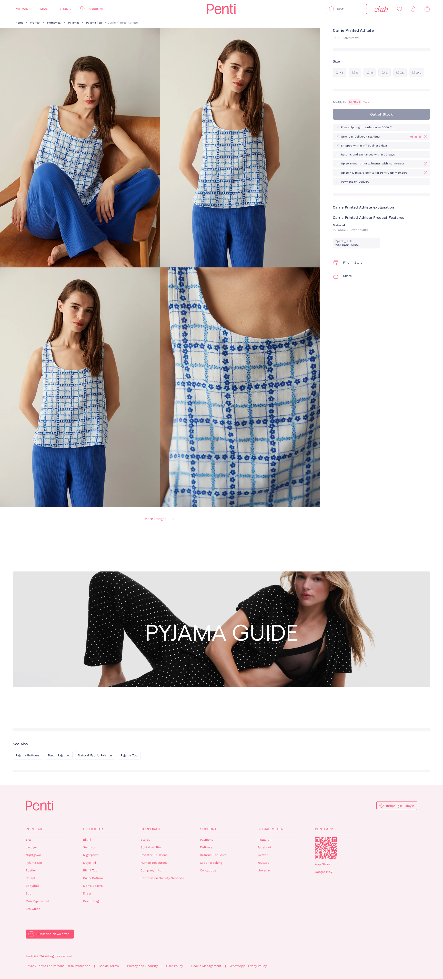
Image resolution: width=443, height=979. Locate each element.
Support (208, 829)
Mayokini (89, 863)
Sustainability (150, 847)
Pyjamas (73, 22)
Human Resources (153, 863)
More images (155, 519)
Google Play (323, 872)
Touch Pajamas (59, 755)
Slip (29, 893)
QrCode (326, 848)
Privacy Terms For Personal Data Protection (58, 966)
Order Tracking (211, 863)
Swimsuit (90, 847)
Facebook (264, 847)
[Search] (331, 9)
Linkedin (263, 870)
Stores (145, 839)
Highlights (93, 829)
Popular (34, 829)
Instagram (264, 839)
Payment (206, 839)
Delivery (206, 847)
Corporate (151, 829)
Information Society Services (162, 878)
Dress (87, 893)
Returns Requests (213, 855)
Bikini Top (90, 870)
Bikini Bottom (93, 878)
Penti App (324, 829)
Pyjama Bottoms (27, 755)
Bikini (87, 839)
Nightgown (33, 855)
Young (65, 9)
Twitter (262, 855)
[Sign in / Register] (413, 9)
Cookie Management (206, 966)
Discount (95, 9)
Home (19, 22)
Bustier (31, 870)
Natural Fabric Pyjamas (95, 755)
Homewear (54, 22)
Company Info (150, 870)
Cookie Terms (109, 966)
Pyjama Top (94, 22)
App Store (322, 864)
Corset (30, 878)
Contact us (208, 870)
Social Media (270, 829)
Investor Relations (153, 855)
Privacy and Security (142, 966)
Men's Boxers (93, 886)
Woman (22, 9)
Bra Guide (33, 909)
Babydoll (32, 886)
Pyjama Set (34, 863)
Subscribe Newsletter (52, 934)
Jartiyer (31, 847)
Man (43, 9)
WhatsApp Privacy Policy (248, 966)
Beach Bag (91, 901)
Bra (28, 839)
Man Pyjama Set (37, 901)
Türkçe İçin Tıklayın (400, 806)
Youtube (263, 863)
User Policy (174, 966)
